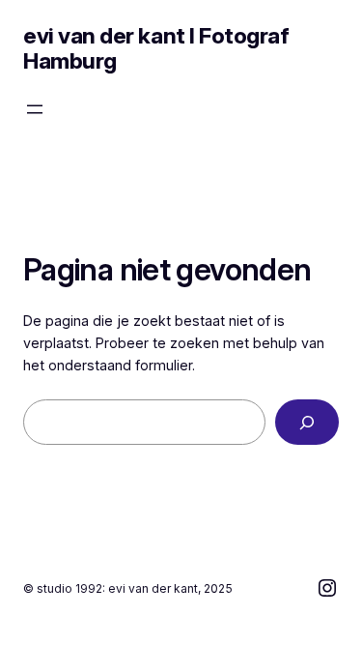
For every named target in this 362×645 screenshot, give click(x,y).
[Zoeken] (307, 422)
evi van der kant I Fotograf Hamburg (156, 48)
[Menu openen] (34, 109)
